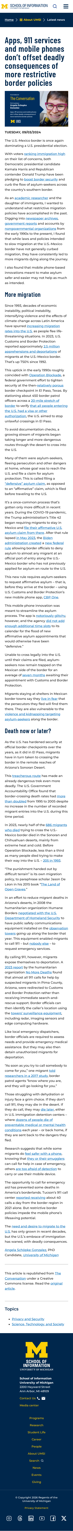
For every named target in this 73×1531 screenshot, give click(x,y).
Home (9, 19)
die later (47, 1110)
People (37, 1446)
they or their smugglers (45, 1159)
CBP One (51, 597)
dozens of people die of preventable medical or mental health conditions (35, 1125)
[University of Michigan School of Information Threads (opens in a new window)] (20, 1519)
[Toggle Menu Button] (66, 6)
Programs (36, 1418)
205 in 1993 (51, 861)
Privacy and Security (28, 1319)
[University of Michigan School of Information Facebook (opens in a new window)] (53, 1519)
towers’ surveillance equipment (36, 1013)
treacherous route (26, 776)
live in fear (49, 699)
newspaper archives (42, 218)
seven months (33, 675)
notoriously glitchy (50, 616)
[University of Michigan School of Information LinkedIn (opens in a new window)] (31, 1519)
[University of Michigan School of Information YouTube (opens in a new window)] (42, 1519)
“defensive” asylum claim (25, 484)
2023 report (14, 967)
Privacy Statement (36, 1508)
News (37, 1467)
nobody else (39, 944)
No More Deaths (39, 972)
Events (36, 1475)
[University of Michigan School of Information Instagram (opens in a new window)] (9, 1519)
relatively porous (50, 385)
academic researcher (31, 198)
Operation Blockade (45, 375)
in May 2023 (25, 538)
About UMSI (36, 1453)
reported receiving (30, 1198)
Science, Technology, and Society (38, 1324)
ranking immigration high (44, 154)
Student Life (37, 1432)
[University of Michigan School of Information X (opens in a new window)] (64, 1519)
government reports (21, 224)
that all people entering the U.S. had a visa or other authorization (36, 411)
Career (36, 1439)
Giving (36, 1482)
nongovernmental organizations (30, 229)
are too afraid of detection (36, 1169)
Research (36, 1425)
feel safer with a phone (43, 1154)
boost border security (41, 179)
